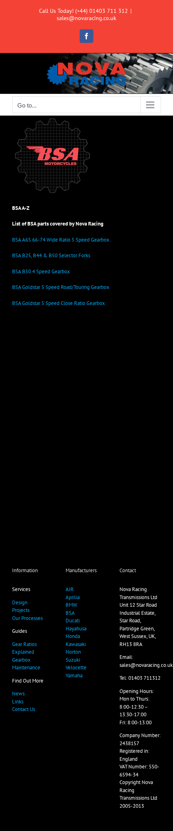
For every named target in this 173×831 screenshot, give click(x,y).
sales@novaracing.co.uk (86, 18)
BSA (70, 613)
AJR (70, 589)
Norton (73, 651)
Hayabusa (76, 628)
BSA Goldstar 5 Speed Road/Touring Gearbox (60, 287)
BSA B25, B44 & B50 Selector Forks (51, 255)
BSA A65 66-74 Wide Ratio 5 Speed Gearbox (60, 239)
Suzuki (73, 659)
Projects (20, 610)
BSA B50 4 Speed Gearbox (41, 271)
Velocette (76, 667)
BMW (71, 604)
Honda (73, 636)
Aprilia (73, 597)
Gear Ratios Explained (24, 648)
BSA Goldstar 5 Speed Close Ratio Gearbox (58, 303)
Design (19, 602)
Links (17, 701)
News (18, 693)
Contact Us (23, 709)
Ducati (73, 620)
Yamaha (74, 675)
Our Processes (27, 618)
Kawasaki (76, 644)
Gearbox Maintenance (26, 663)
